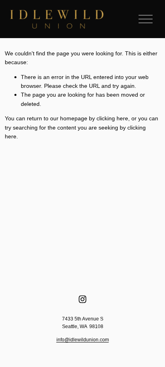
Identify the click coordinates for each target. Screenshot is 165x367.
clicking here (112, 118)
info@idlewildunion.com (82, 340)
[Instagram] (82, 299)
